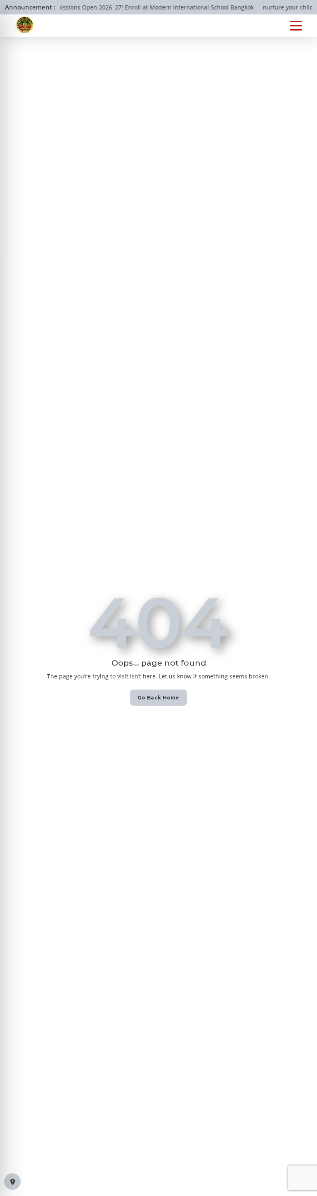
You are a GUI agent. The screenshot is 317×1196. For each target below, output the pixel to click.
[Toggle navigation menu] (296, 26)
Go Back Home (158, 698)
